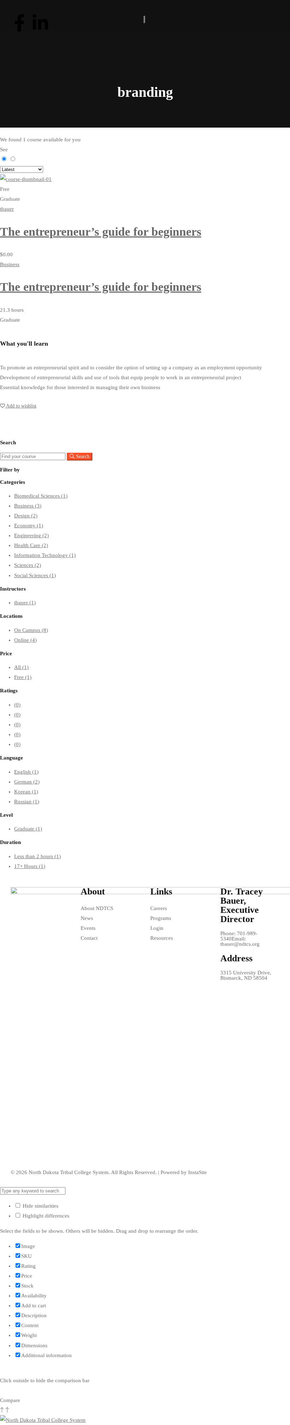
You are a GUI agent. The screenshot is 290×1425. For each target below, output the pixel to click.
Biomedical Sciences (41, 496)
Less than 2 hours (37, 856)
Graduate (28, 829)
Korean (26, 791)
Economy (28, 525)
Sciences (27, 565)
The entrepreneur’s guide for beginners (100, 231)
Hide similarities (39, 1206)
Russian (26, 801)
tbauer (7, 209)
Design (25, 515)
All (21, 667)
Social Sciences (35, 575)
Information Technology (45, 555)
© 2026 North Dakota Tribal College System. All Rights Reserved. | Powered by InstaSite (109, 1172)
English (26, 772)
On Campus (31, 630)
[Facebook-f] (19, 23)
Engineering (31, 535)
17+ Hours (29, 866)
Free (22, 677)
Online (25, 640)
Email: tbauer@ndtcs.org (240, 941)
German (27, 782)
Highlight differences (45, 1216)
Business (9, 264)
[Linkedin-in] (40, 23)
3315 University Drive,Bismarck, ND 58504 (245, 975)
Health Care (31, 545)
